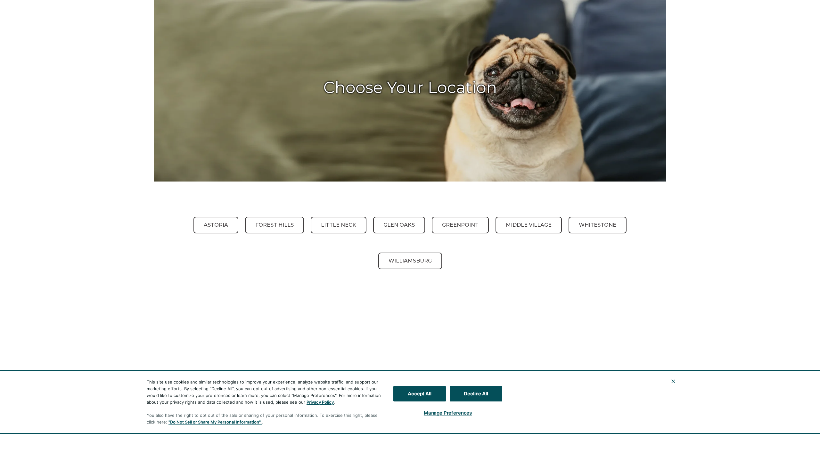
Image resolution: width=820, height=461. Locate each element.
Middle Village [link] (529, 225)
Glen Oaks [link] (399, 225)
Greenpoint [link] (460, 225)
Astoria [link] (216, 225)
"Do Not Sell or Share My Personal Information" (214, 422)
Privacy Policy (320, 402)
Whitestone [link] (597, 225)
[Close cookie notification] (673, 381)
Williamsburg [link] (410, 261)
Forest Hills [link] (274, 225)
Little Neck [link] (338, 225)
